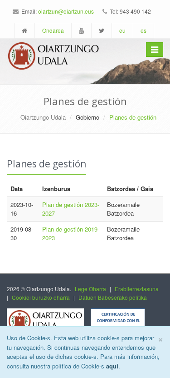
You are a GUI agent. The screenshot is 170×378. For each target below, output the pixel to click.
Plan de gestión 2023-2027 (70, 208)
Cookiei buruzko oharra (41, 297)
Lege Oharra (90, 288)
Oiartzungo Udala (43, 117)
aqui (112, 366)
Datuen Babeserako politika (112, 297)
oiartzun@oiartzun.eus (66, 11)
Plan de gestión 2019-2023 (70, 233)
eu (122, 30)
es (143, 30)
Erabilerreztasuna (137, 288)
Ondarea (53, 30)
